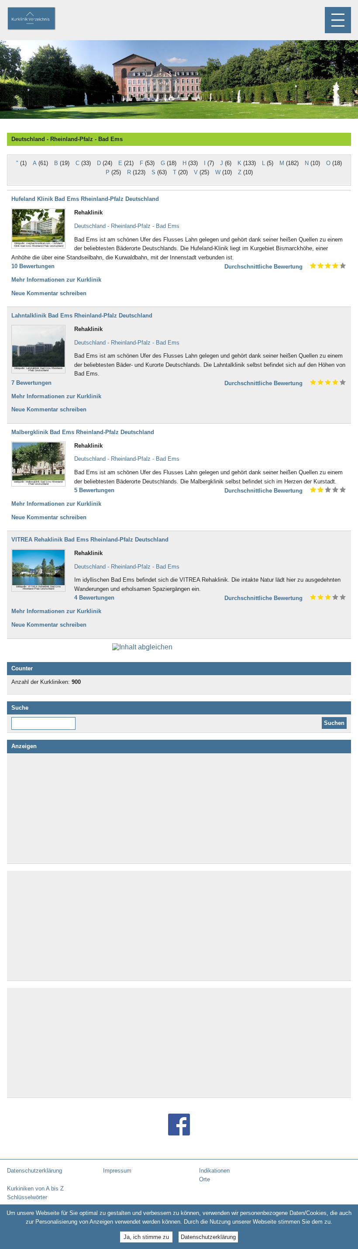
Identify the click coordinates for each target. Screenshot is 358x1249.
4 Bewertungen (94, 597)
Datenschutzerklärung (208, 1237)
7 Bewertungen (31, 383)
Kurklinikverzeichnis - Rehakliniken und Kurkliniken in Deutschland (39, 19)
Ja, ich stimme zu (146, 1237)
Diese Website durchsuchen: (45, 720)
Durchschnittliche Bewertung (263, 266)
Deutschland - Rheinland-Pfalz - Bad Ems (126, 226)
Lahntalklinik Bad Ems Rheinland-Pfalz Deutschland (81, 315)
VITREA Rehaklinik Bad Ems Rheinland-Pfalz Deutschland (90, 539)
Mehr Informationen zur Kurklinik (56, 279)
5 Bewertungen (94, 490)
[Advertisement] (179, 808)
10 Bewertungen (33, 266)
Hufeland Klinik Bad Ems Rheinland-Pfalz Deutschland (85, 199)
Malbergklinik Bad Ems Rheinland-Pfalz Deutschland (82, 432)
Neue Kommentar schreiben (48, 293)
